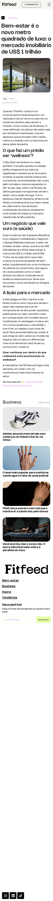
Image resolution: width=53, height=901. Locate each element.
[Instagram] (5, 895)
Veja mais (44, 402)
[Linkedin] (13, 895)
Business (8, 586)
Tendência (9, 597)
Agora (6, 592)
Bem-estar (10, 580)
